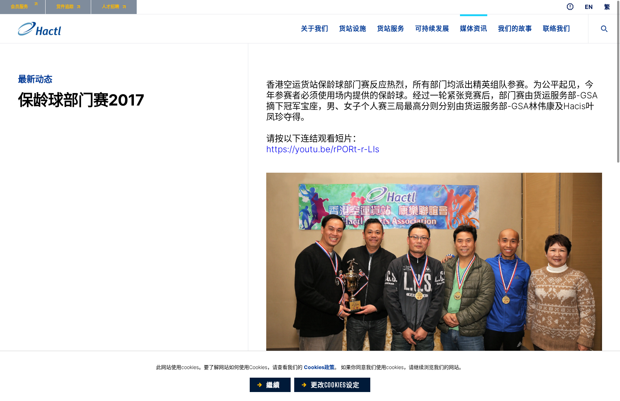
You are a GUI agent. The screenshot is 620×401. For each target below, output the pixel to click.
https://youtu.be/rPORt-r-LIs (322, 149)
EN (589, 7)
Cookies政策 (319, 367)
